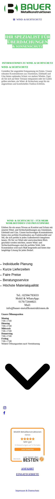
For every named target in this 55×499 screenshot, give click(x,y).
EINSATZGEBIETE (27, 474)
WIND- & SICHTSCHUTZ (29, 19)
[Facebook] (4, 413)
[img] (27, 8)
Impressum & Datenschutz (28, 490)
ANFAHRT (27, 468)
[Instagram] (4, 408)
